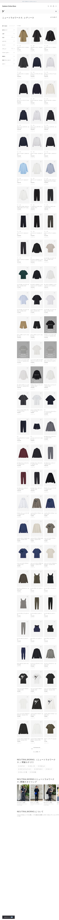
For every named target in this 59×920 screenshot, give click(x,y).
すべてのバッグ (49, 769)
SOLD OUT (50, 324)
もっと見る (35, 751)
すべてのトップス (31, 766)
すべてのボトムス (41, 766)
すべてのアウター (21, 766)
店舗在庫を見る (51, 331)
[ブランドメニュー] (56, 11)
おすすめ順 (52, 17)
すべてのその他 (33, 772)
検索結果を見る (8, 917)
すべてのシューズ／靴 (22, 772)
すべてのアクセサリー (38, 769)
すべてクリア (12, 25)
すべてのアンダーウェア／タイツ (24, 769)
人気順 (48, 21)
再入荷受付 (51, 329)
